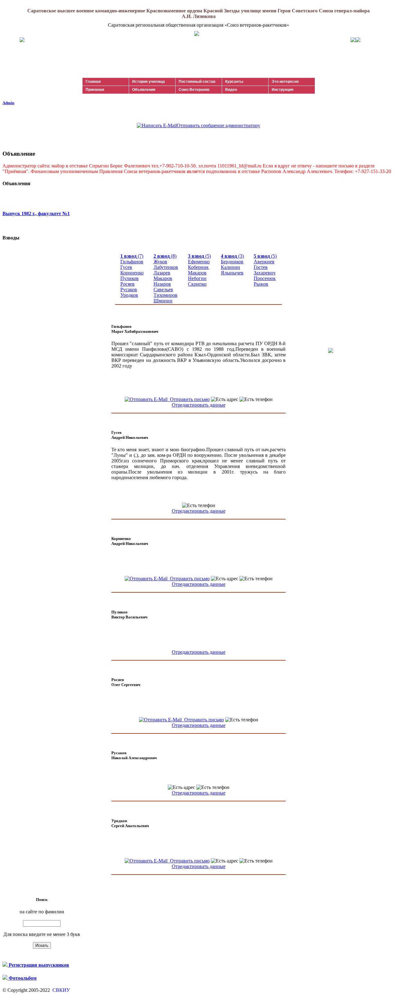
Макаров (163, 278)
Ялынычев (232, 272)
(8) (165, 256)
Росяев (127, 284)
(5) (199, 256)
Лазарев (162, 272)
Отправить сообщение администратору (218, 125)
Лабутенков (166, 267)
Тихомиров (165, 295)
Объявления (143, 89)
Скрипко (197, 284)
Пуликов (129, 278)
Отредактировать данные (198, 405)
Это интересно (285, 81)
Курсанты (234, 81)
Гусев (126, 267)
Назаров (162, 284)
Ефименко (199, 261)
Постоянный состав (197, 81)
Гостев (261, 267)
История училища (148, 81)
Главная (93, 81)
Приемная (95, 89)
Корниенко (132, 272)
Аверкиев (264, 261)
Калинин (230, 267)
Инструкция (282, 89)
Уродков (129, 295)
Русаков (128, 289)
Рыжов (261, 284)
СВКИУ (60, 990)
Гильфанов (131, 261)
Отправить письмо (188, 399)
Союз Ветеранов (194, 89)
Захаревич (264, 272)
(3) (232, 256)
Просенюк (265, 278)
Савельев (163, 289)
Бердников (232, 261)
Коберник (198, 267)
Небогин (197, 278)
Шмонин (163, 300)
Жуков (160, 261)
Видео (231, 89)
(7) (131, 256)
